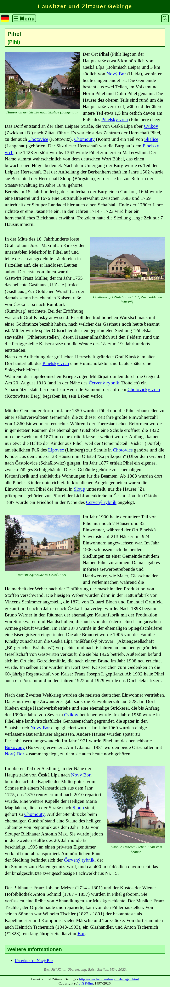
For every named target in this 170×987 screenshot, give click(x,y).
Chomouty (84, 139)
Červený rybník (104, 382)
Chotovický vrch (144, 389)
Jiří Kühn (86, 983)
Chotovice (38, 139)
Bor (81, 933)
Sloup (79, 489)
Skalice (151, 139)
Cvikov (151, 126)
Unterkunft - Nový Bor (34, 960)
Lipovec (56, 450)
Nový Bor (116, 73)
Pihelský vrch (114, 119)
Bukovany (15, 747)
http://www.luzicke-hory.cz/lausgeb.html (109, 979)
